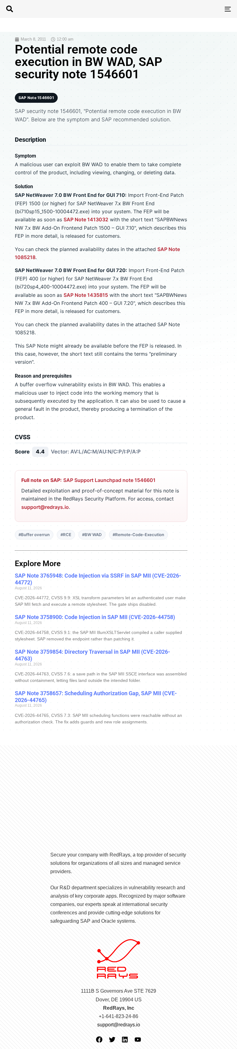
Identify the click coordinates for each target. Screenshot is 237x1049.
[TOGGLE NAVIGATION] (193, 9)
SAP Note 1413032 (86, 219)
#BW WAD (92, 534)
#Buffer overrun (34, 534)
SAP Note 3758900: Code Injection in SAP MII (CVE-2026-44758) (95, 617)
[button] (9, 9)
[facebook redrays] (99, 1039)
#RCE (65, 534)
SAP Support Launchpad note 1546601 (109, 480)
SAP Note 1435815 (86, 295)
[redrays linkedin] (125, 1039)
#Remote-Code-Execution (138, 534)
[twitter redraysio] (112, 1039)
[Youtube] (138, 1039)
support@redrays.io (45, 507)
